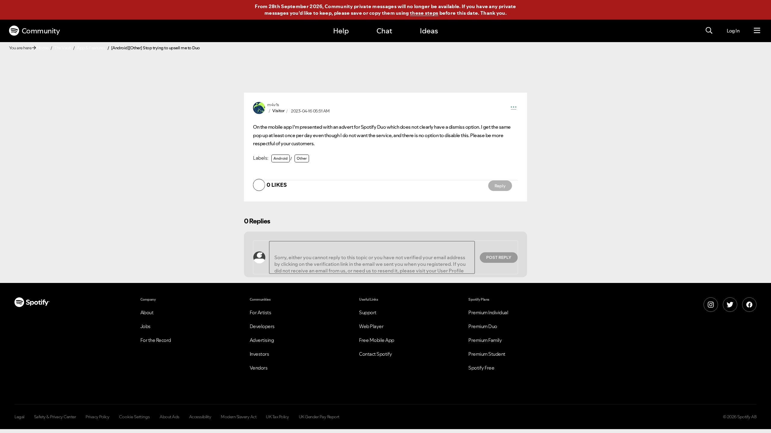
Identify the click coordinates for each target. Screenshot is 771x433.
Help (341, 31)
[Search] (709, 31)
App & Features (91, 48)
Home (42, 48)
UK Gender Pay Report (319, 416)
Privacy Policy (97, 416)
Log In (733, 30)
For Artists (260, 312)
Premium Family (485, 340)
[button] (513, 107)
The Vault (62, 48)
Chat (384, 31)
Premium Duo (482, 326)
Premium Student (486, 354)
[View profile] (259, 107)
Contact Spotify (375, 354)
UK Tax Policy (277, 416)
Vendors (259, 367)
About (147, 312)
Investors (259, 354)
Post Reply (498, 257)
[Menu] (757, 30)
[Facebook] (749, 304)
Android (280, 158)
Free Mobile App (376, 340)
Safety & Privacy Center (55, 416)
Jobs (145, 326)
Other (302, 158)
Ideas (429, 31)
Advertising (262, 340)
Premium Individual (488, 312)
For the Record (155, 340)
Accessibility (200, 416)
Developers (262, 326)
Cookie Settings (134, 416)
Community (41, 31)
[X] (730, 304)
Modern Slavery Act (238, 416)
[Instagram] (711, 304)
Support (367, 312)
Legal (19, 416)
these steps (424, 13)
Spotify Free (481, 367)
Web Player (371, 326)
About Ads (169, 416)
